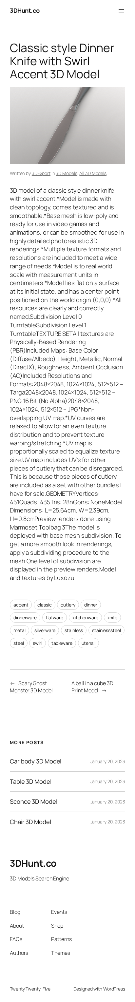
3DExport (41, 173)
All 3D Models (92, 173)
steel (18, 643)
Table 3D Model (30, 781)
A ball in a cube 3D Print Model (92, 687)
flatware (54, 617)
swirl (37, 643)
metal (19, 630)
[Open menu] (121, 11)
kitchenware (85, 617)
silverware (44, 630)
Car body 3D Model (35, 761)
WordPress (114, 989)
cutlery (68, 605)
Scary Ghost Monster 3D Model (31, 687)
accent (20, 605)
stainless (74, 630)
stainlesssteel (106, 630)
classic (44, 605)
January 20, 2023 (107, 761)
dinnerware (25, 617)
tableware (61, 643)
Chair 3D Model (30, 822)
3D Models (66, 173)
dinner (90, 605)
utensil (88, 643)
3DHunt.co (25, 10)
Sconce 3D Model (33, 801)
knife (112, 617)
